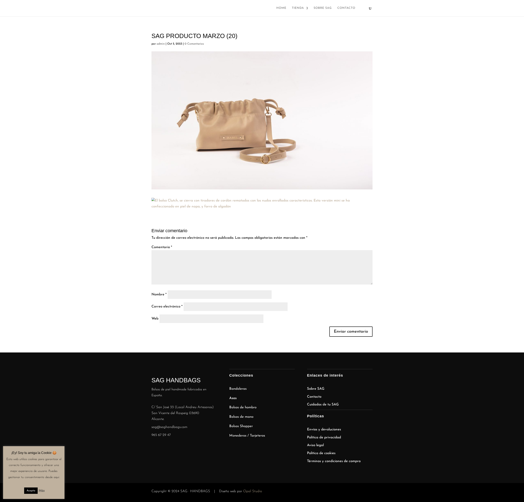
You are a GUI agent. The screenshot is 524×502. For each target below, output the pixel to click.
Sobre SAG (323, 8)
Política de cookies (321, 453)
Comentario (161, 247)
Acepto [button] (31, 490)
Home (281, 8)
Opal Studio (252, 491)
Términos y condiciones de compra (334, 461)
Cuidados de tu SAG (323, 404)
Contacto (346, 8)
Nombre (159, 294)
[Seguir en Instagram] (154, 447)
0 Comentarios (194, 43)
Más (42, 490)
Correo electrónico (167, 306)
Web (154, 318)
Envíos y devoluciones (324, 429)
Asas (233, 398)
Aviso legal (315, 445)
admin (161, 43)
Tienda (298, 8)
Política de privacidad (324, 437)
